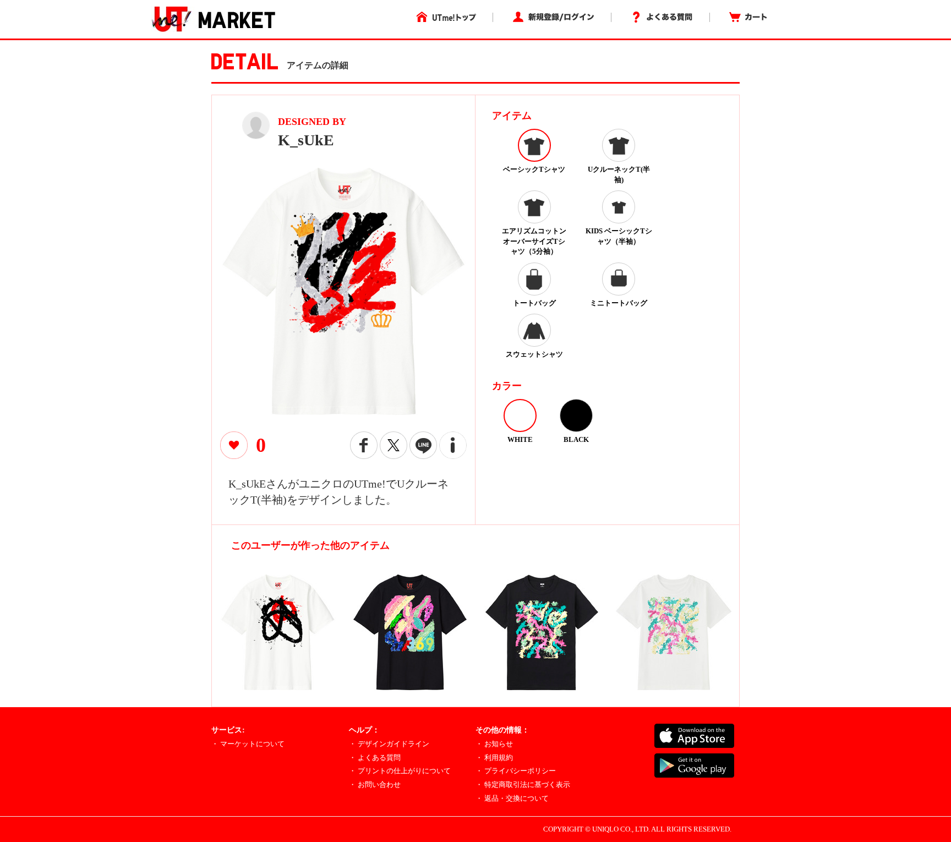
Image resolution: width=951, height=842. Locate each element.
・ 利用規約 (494, 757)
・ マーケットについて (248, 744)
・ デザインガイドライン (389, 744)
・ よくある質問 (375, 757)
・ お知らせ (494, 744)
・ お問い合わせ (375, 784)
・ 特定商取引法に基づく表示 (523, 784)
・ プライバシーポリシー (516, 771)
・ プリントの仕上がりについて (400, 771)
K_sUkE (306, 140)
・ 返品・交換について (512, 798)
